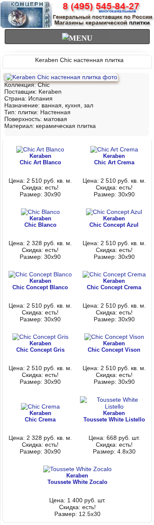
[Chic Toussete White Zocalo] (77, 469)
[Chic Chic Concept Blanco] (40, 274)
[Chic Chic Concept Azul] (114, 211)
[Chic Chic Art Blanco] (40, 149)
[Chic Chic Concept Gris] (40, 336)
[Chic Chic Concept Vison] (114, 336)
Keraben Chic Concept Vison (114, 346)
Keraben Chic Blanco (40, 221)
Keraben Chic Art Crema (114, 159)
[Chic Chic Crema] (40, 406)
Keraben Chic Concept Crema (114, 284)
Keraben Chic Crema (40, 416)
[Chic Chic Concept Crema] (114, 274)
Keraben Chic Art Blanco (40, 159)
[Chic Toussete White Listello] (114, 406)
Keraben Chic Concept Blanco (40, 284)
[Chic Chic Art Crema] (114, 149)
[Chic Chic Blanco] (40, 211)
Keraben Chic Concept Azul (114, 221)
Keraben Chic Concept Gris (40, 346)
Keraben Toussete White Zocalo (77, 478)
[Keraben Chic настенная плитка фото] (61, 77)
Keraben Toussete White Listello (114, 416)
